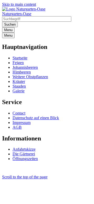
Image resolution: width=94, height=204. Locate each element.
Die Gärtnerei (24, 154)
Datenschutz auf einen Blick (36, 118)
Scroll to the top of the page (25, 177)
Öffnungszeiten (25, 158)
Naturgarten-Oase (16, 14)
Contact (19, 113)
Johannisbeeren (25, 67)
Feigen (18, 62)
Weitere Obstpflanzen (30, 77)
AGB (17, 127)
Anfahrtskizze (24, 149)
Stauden (19, 86)
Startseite (20, 58)
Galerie (19, 91)
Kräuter (19, 81)
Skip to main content (19, 4)
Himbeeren (22, 72)
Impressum (22, 122)
